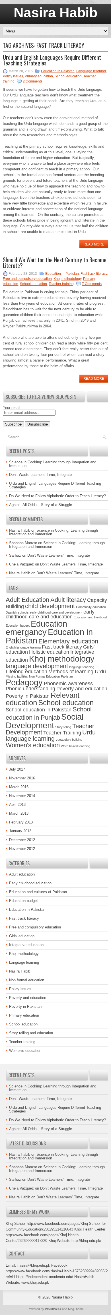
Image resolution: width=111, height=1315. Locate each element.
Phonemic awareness (68, 683)
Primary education (39, 76)
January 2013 (20, 831)
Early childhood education (30, 883)
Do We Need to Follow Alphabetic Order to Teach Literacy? (57, 496)
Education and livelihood (90, 617)
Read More (93, 244)
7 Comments (92, 284)
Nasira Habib (55, 12)
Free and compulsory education (27, 279)
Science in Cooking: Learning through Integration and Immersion (52, 464)
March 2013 (18, 813)
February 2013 (21, 822)
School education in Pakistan (38, 710)
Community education (91, 607)
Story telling (63, 727)
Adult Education (27, 599)
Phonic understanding (30, 688)
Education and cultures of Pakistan (38, 892)
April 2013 (17, 804)
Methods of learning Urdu (77, 671)
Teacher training (61, 284)
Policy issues (13, 76)
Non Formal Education (44, 676)
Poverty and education (81, 688)
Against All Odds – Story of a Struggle (40, 505)
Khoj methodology (67, 279)
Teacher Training (62, 733)
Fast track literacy (94, 274)
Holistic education (49, 652)
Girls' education (21, 936)
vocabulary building (69, 739)
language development (37, 666)
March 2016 (18, 787)
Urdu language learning (51, 735)
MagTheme (76, 1309)
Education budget (18, 625)
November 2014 (22, 796)
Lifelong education (26, 671)
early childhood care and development (56, 612)
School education (68, 76)
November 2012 (22, 849)
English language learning (23, 647)
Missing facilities (17, 676)
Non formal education (26, 980)
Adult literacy (68, 599)
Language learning (91, 71)
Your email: (12, 408)
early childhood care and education (50, 614)
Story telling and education (31, 1033)
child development (50, 606)
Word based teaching (75, 746)
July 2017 (17, 769)
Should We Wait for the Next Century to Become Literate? (54, 262)
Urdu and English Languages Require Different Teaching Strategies (52, 60)
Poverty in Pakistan (28, 696)
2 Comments (32, 81)
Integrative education (26, 945)
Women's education (33, 745)
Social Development (44, 721)
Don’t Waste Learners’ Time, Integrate (40, 474)
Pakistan (67, 676)
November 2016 (22, 778)
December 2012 (22, 840)
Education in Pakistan (58, 71)
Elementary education (68, 641)
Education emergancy (36, 628)
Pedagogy (24, 682)
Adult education (22, 874)
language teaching (81, 667)
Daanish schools (17, 612)
